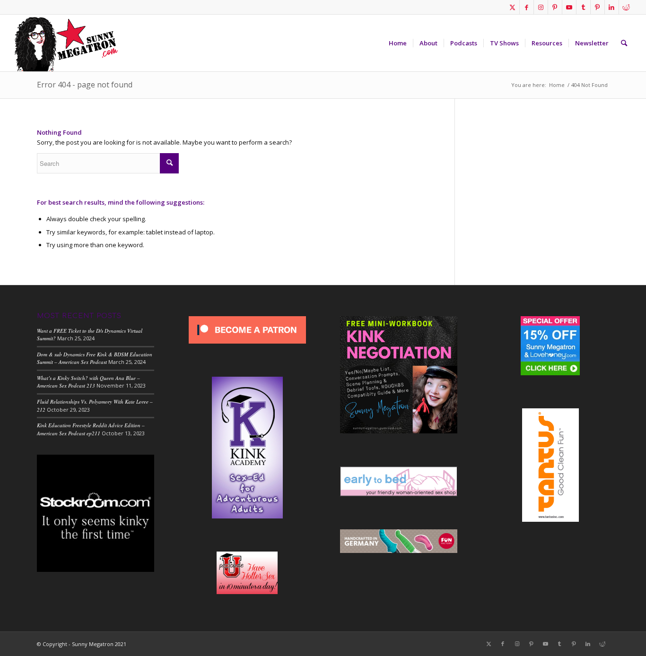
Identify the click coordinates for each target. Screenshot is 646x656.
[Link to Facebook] (526, 7)
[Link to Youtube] (569, 7)
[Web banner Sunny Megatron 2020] (66, 43)
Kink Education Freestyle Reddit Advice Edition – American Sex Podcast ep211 (91, 429)
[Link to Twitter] (512, 7)
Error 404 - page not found (84, 84)
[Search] (624, 43)
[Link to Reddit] (626, 7)
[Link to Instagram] (541, 7)
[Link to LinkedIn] (612, 7)
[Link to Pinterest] (555, 7)
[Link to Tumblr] (583, 7)
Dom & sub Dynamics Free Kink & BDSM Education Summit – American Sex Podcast (94, 358)
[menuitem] (398, 43)
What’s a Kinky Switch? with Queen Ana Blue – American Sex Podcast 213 (88, 381)
